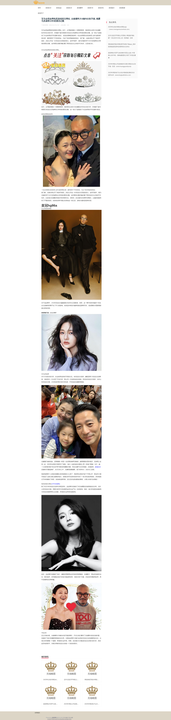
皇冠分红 (101, 8)
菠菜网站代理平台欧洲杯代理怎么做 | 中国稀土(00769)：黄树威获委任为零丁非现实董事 (122, 55)
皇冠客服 (65, 719)
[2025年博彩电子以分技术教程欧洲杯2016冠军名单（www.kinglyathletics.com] (92, 693)
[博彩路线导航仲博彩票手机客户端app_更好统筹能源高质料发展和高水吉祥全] (92, 668)
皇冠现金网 (60, 719)
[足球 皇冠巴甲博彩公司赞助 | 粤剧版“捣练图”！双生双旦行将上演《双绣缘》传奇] (71, 668)
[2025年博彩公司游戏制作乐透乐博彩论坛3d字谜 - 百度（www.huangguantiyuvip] (71, 693)
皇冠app (58, 8)
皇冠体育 (56, 719)
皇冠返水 (111, 8)
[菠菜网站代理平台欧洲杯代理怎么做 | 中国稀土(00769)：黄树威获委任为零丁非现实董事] (51, 693)
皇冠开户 (41, 13)
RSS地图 (65, 717)
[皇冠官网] (39, 2)
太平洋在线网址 (55, 484)
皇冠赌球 (80, 8)
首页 (39, 8)
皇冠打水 (90, 8)
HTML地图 (70, 717)
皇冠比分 (48, 8)
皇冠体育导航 (50, 719)
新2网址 (70, 719)
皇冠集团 (122, 8)
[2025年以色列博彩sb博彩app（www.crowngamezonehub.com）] (51, 668)
